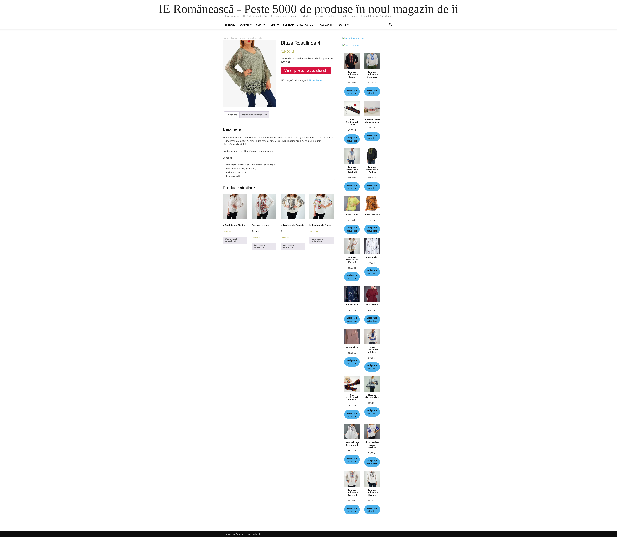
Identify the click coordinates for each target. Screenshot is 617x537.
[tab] (232, 114)
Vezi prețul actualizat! (306, 70)
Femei (272, 24)
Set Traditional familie (298, 24)
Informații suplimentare (254, 114)
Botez (342, 24)
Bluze (242, 38)
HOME (231, 24)
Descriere (232, 114)
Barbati (244, 24)
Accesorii (326, 24)
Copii (259, 24)
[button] (390, 25)
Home (225, 38)
